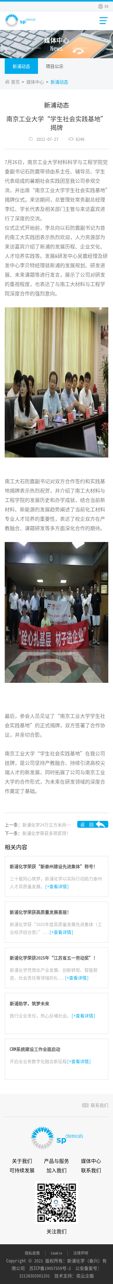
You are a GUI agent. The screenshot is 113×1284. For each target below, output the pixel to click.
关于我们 (22, 1160)
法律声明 (80, 1253)
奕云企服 (85, 1275)
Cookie (56, 1253)
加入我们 (56, 1170)
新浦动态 (21, 66)
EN (106, 6)
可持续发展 (22, 1170)
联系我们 (99, 1105)
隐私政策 (32, 1253)
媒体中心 (35, 82)
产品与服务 (56, 1160)
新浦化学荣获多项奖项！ (46, 833)
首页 (15, 82)
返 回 (87, 824)
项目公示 (54, 66)
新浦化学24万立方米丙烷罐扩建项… (57, 824)
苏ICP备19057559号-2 (50, 1268)
